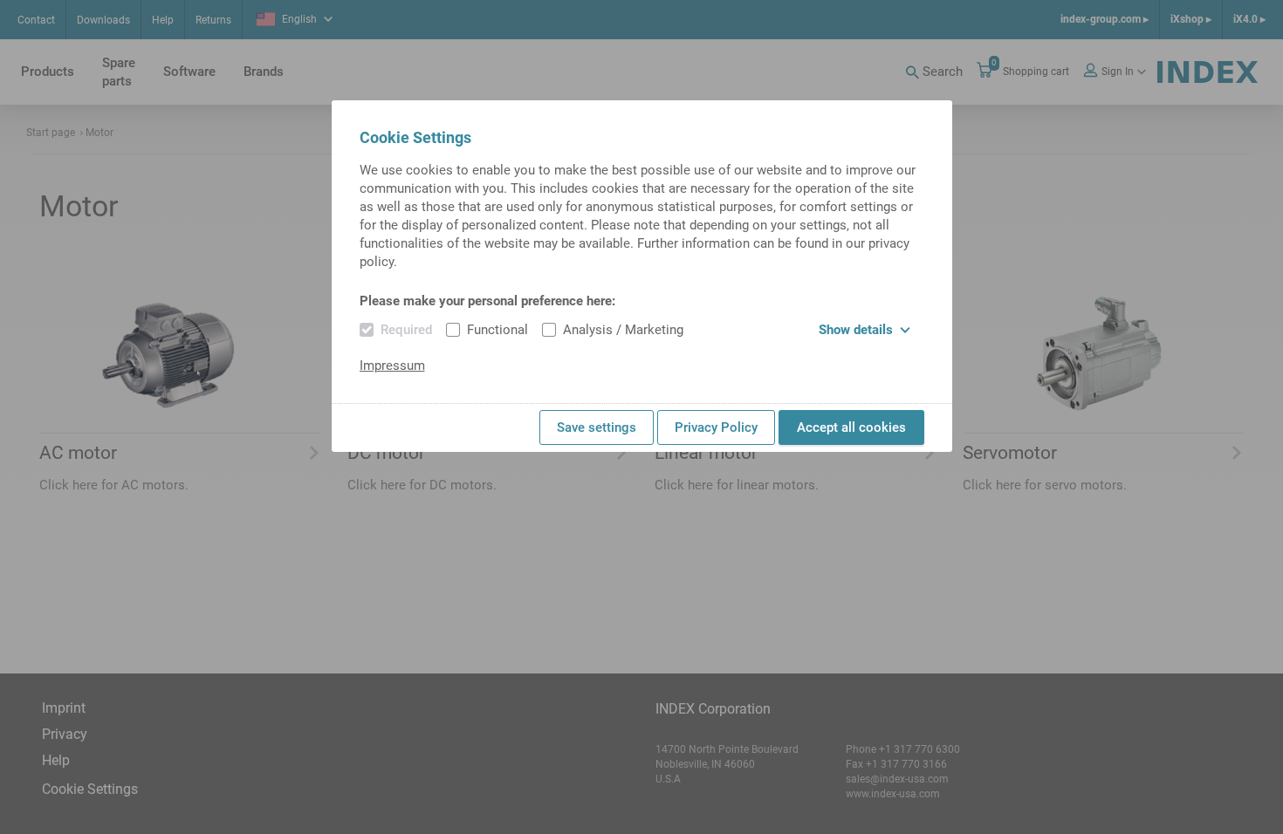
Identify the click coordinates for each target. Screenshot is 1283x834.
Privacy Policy (716, 427)
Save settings (596, 427)
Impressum (392, 365)
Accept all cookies (851, 427)
